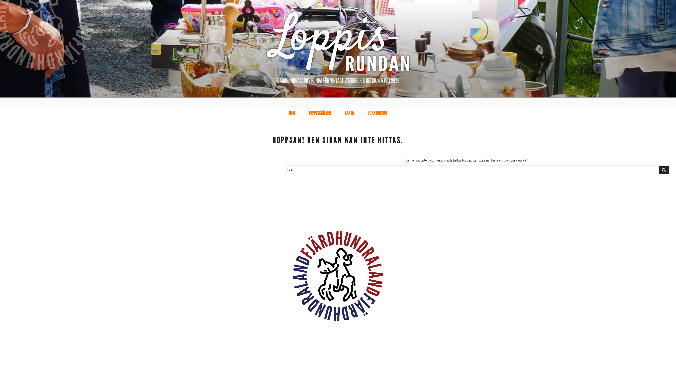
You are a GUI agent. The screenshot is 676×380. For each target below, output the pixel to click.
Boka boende (377, 113)
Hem (292, 113)
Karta (349, 113)
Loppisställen (320, 113)
